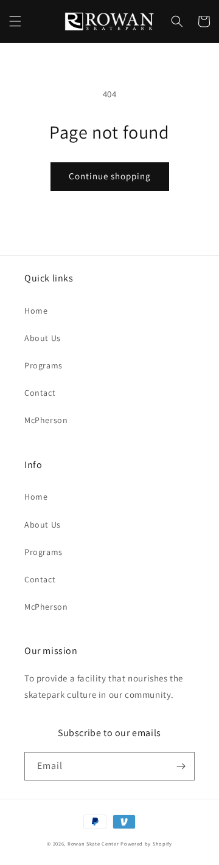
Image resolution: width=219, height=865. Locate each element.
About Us (42, 338)
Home (35, 310)
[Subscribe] (180, 766)
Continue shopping (110, 176)
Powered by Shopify (146, 843)
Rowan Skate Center (93, 843)
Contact (39, 392)
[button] (15, 21)
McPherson (46, 420)
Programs (43, 365)
